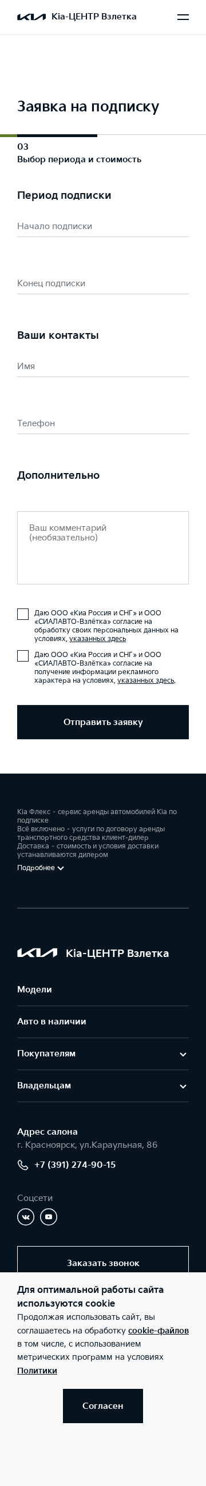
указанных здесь (97, 639)
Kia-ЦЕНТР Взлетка (94, 16)
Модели (34, 989)
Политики (37, 1371)
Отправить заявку (103, 722)
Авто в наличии (51, 1021)
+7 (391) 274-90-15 (75, 1165)
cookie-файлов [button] (158, 1331)
